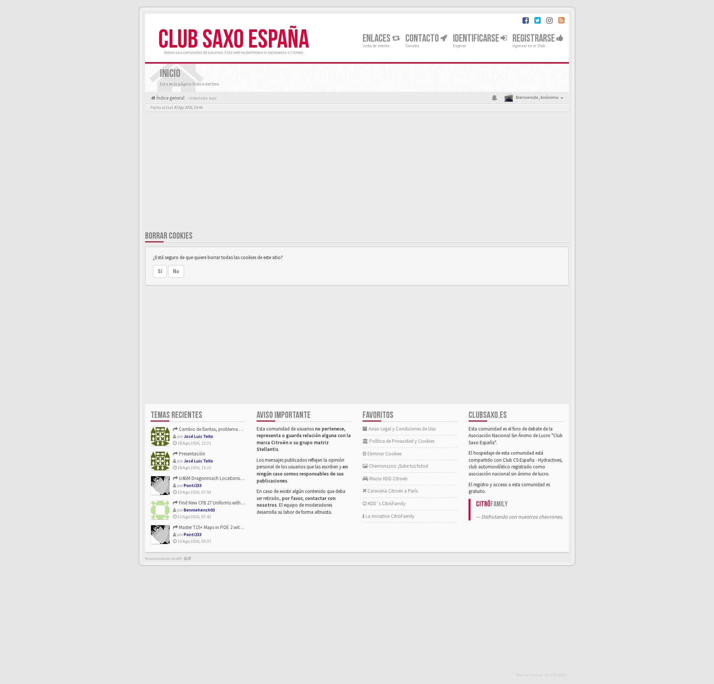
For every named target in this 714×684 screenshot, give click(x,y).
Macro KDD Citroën (388, 478)
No (176, 271)
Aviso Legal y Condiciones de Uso (401, 429)
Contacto (422, 38)
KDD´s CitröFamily (386, 503)
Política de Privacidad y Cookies (401, 441)
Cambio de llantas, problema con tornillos (221, 429)
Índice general (169, 98)
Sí (160, 271)
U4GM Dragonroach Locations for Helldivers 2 (224, 478)
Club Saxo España (233, 39)
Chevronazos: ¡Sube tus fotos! (398, 466)
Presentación (191, 454)
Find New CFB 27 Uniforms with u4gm (215, 503)
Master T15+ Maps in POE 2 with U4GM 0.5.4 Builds (228, 527)
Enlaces (377, 38)
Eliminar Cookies (384, 454)
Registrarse (534, 38)
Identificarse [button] (477, 38)
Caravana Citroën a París (392, 491)
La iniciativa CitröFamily (389, 516)
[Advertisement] (357, 173)
